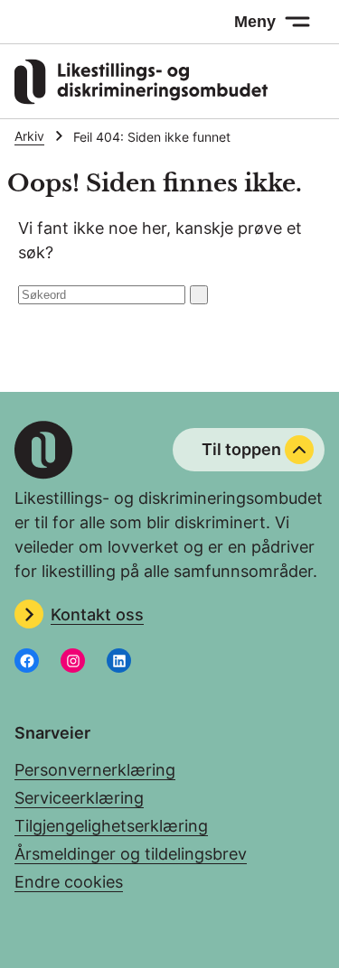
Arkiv (29, 136)
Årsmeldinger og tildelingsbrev (130, 853)
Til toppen (241, 449)
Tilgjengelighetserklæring (111, 825)
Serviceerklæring (79, 797)
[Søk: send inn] (199, 294)
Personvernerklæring (94, 769)
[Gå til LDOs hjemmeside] (141, 98)
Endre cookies (68, 881)
